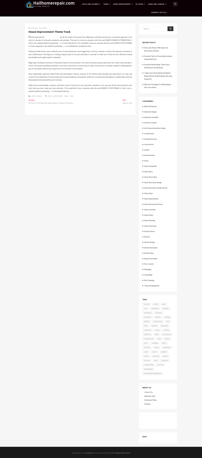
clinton (156, 304)
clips (163, 304)
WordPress (107, 453)
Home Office (148, 215)
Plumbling (147, 269)
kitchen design (149, 242)
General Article (158, 12)
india (159, 339)
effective (146, 321)
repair (146, 352)
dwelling (167, 317)
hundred (166, 330)
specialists (165, 360)
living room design (150, 258)
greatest (154, 326)
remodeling (148, 275)
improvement (58, 96)
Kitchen (139, 4)
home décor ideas (150, 177)
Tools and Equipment (151, 286)
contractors (147, 317)
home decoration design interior (156, 188)
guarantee (164, 326)
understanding (148, 365)
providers (147, 347)
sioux (155, 360)
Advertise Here (149, 396)
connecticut (147, 313)
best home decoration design (155, 128)
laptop (167, 339)
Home (106, 4)
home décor (148, 172)
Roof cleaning (149, 280)
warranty (160, 365)
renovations (166, 347)
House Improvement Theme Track (49, 32)
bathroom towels (150, 123)
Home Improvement (122, 4)
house (49, 96)
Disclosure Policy (150, 400)
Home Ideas (148, 193)
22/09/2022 (34, 28)
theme (66, 96)
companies (155, 308)
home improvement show (153, 204)
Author (44, 28)
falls (168, 321)
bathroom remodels (151, 117)
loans (146, 343)
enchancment (158, 321)
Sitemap (147, 404)
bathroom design (150, 112)
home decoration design (153, 182)
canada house (149, 133)
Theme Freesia (98, 453)
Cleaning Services (150, 139)
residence (164, 352)
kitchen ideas (149, 253)
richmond (156, 356)
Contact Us (148, 392)
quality (156, 347)
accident (146, 304)
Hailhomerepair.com (54, 3)
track (71, 96)
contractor (159, 313)
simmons (147, 360)
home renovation (150, 226)
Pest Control (148, 264)
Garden (146, 150)
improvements (148, 339)
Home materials (149, 209)
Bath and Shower (90, 4)
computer (166, 308)
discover (157, 317)
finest (146, 326)
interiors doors (149, 231)
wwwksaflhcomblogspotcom (152, 373)
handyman (147, 330)
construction (149, 144)
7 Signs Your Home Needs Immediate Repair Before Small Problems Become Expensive (158, 76)
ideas (156, 334)
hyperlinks (147, 334)
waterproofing (148, 369)
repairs (154, 352)
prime (164, 343)
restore (146, 356)
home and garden (156, 4)
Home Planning (36, 96)
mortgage (155, 343)
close (145, 308)
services (165, 356)
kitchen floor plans (151, 248)
